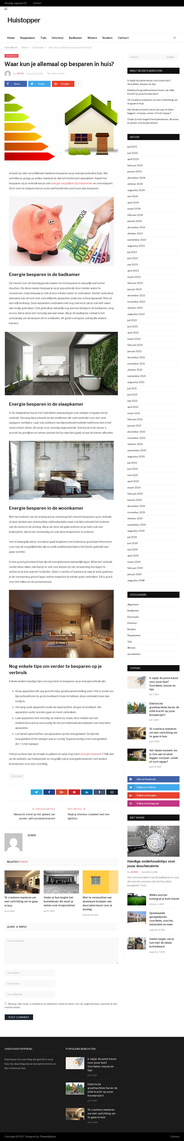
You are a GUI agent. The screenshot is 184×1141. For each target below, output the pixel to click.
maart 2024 (134, 208)
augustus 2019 (135, 530)
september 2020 (136, 450)
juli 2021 (132, 388)
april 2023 (133, 270)
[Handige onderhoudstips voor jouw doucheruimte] (153, 841)
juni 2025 (132, 153)
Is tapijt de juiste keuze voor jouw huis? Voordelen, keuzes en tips (163, 684)
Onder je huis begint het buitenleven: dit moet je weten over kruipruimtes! (59, 902)
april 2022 (133, 332)
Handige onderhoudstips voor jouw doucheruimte (151, 864)
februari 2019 (135, 568)
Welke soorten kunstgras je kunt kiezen (164, 897)
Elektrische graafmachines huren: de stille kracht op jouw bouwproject (164, 709)
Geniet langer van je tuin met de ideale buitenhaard (161, 943)
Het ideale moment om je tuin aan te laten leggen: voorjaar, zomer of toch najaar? (163, 756)
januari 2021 (134, 425)
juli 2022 (132, 320)
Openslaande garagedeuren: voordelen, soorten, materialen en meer (161, 919)
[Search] (175, 37)
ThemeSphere (48, 1136)
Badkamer (75, 37)
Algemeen (133, 604)
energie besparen (91, 754)
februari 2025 (135, 165)
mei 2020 (132, 475)
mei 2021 (132, 400)
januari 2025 (134, 171)
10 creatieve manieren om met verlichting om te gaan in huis (21, 902)
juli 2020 (132, 462)
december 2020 (136, 431)
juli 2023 (132, 252)
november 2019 (136, 512)
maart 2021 (133, 413)
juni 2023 (132, 258)
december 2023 (136, 227)
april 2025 (133, 159)
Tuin (43, 37)
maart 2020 (134, 487)
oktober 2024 (135, 183)
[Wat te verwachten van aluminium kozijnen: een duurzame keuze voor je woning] (100, 882)
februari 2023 (135, 283)
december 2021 (136, 357)
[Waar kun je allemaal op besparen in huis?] (61, 128)
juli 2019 (132, 537)
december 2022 (136, 295)
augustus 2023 (136, 245)
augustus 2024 (136, 190)
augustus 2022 (136, 314)
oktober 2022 (135, 307)
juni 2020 (132, 468)
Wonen (92, 37)
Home (11, 37)
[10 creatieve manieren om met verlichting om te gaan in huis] (22, 882)
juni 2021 (132, 394)
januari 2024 (134, 221)
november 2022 (136, 301)
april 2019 (133, 555)
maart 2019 (133, 561)
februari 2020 (135, 493)
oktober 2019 (134, 518)
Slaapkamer (27, 37)
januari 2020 (134, 499)
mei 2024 (132, 196)
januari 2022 (134, 351)
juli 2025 (132, 146)
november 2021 (136, 363)
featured (16, 776)
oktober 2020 (135, 444)
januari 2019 (134, 574)
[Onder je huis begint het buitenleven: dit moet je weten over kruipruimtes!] (61, 882)
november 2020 (136, 438)
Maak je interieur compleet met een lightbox (88, 816)
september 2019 (136, 524)
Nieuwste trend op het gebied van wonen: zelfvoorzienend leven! (34, 816)
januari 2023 (134, 289)
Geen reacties (58, 73)
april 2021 (132, 406)
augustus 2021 (135, 382)
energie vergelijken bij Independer (72, 183)
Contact (37, 3)
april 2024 (133, 202)
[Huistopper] (22, 19)
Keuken (107, 37)
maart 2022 (134, 338)
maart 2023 (134, 276)
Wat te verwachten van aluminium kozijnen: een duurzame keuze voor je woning (97, 904)
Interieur (58, 37)
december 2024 (136, 177)
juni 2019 (132, 543)
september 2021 (136, 376)
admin (20, 73)
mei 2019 (132, 549)
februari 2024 (135, 215)
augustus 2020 (136, 456)
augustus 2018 (135, 580)
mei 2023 (132, 264)
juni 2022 (132, 326)
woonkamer (134, 654)
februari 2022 (135, 345)
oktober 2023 (135, 233)
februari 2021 (134, 419)
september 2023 (136, 239)
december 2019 (136, 506)
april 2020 (133, 481)
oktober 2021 (134, 369)
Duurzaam (11, 56)
